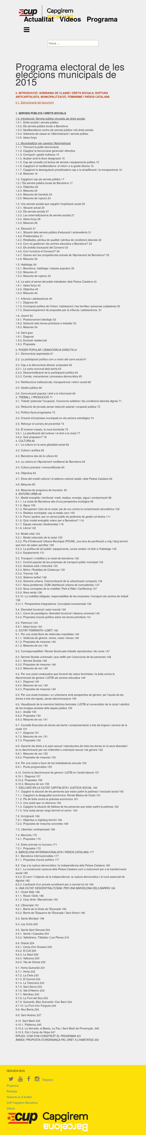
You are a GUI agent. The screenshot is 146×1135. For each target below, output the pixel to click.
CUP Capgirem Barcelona (22, 1102)
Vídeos (70, 19)
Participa (12, 1091)
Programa (102, 19)
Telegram (47, 1080)
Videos (11, 1108)
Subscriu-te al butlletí (19, 1097)
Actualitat (39, 19)
